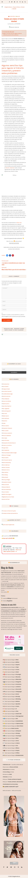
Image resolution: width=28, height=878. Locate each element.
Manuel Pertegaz (7, 455)
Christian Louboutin (7, 433)
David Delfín (5, 457)
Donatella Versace (7, 482)
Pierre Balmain (6, 465)
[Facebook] (9, 2)
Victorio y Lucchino (7, 445)
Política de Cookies (7, 790)
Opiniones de (11, 767)
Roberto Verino (6, 469)
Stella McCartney (7, 462)
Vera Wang (5, 474)
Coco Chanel (5, 386)
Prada (4, 423)
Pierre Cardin (6, 425)
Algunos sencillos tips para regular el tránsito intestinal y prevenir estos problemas (12, 34)
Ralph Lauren (6, 416)
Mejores (12, 779)
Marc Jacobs (5, 430)
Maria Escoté (6, 484)
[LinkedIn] (22, 2)
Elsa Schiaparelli (7, 411)
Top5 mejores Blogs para (14, 726)
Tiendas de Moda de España (9, 510)
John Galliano (6, 418)
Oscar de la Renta (7, 401)
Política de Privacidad (16, 790)
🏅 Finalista (6, 600)
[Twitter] (11, 2)
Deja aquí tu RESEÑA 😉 (8, 538)
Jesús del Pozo (6, 499)
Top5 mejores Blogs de (11, 659)
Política (17, 753)
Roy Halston (5, 472)
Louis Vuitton (6, 492)
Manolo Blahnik (6, 487)
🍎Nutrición (11, 16)
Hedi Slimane (6, 440)
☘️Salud (18, 16)
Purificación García (7, 460)
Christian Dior (6, 384)
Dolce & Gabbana (7, 435)
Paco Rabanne (6, 398)
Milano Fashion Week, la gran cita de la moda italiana (13, 269)
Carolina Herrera (6, 396)
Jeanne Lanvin (6, 403)
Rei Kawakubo (6, 450)
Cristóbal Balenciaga (8, 393)
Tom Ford (5, 413)
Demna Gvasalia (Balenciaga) (10, 452)
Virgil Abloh (5, 447)
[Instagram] (17, 2)
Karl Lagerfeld (6, 408)
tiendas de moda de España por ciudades (11, 585)
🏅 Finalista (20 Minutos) (9, 598)
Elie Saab (5, 438)
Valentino (5, 420)
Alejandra (11, 23)
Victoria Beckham (7, 489)
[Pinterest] (14, 2)
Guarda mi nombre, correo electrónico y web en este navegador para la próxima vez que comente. (13, 315)
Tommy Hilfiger (6, 479)
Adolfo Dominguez (7, 494)
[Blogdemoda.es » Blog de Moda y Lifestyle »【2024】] (14, 7)
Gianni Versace (6, 467)
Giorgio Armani (6, 389)
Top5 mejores (12, 728)
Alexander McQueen (7, 428)
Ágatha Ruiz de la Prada (8, 496)
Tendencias (8, 774)
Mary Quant (5, 477)
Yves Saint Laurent (7, 391)
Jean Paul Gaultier (7, 406)
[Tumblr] (19, 2)
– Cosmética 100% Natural (13, 764)
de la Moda (9, 769)
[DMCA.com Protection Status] (14, 863)
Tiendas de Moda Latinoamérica (10, 513)
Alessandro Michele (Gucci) (9, 442)
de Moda (9, 772)
